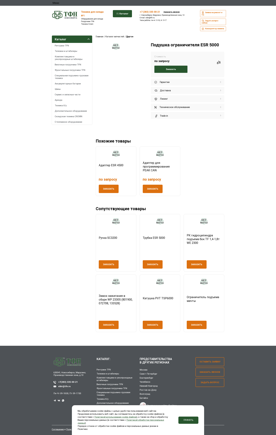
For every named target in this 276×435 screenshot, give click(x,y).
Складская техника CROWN (68, 116)
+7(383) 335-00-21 (68, 382)
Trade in (163, 115)
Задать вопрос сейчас (210, 22)
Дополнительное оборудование (71, 111)
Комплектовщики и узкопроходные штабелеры (69, 57)
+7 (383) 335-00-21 (150, 12)
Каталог (123, 13)
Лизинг (163, 98)
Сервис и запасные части (67, 94)
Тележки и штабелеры (66, 51)
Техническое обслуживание (174, 107)
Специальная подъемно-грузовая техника (71, 76)
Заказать (171, 69)
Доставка (165, 90)
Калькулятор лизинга (214, 29)
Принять (188, 420)
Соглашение (58, 429)
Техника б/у (61, 105)
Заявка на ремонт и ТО (212, 14)
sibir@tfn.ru (150, 18)
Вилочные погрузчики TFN (68, 64)
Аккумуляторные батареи (68, 83)
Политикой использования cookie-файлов (115, 417)
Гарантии (164, 82)
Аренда (58, 100)
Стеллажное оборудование (68, 122)
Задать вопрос (210, 382)
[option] (116, 46)
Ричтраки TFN (62, 45)
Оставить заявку (210, 361)
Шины (58, 89)
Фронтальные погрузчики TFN (70, 70)
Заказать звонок (171, 12)
